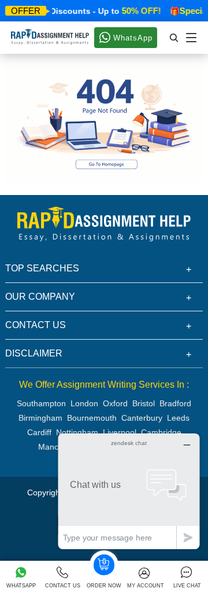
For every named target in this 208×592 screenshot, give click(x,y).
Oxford (115, 403)
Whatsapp (21, 586)
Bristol (143, 403)
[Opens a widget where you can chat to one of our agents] (129, 491)
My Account (145, 586)
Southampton (41, 403)
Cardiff (39, 432)
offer (25, 11)
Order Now (104, 586)
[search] (174, 37)
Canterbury (141, 417)
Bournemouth (92, 417)
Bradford (175, 403)
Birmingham (40, 417)
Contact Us (62, 586)
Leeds (178, 417)
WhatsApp (131, 38)
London (84, 403)
